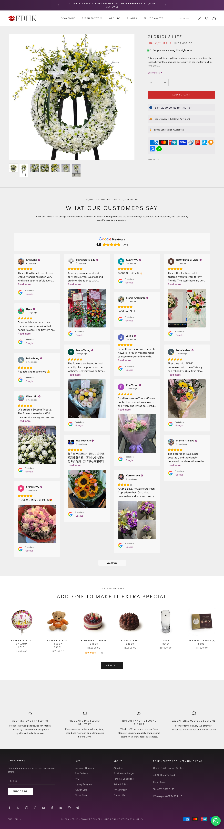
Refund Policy (120, 784)
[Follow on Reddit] (77, 807)
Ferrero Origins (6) (202, 642)
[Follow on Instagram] (26, 807)
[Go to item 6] (65, 168)
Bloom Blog (81, 795)
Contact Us (119, 795)
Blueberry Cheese (94, 642)
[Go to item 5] (55, 168)
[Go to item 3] (34, 168)
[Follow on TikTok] (52, 807)
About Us (118, 768)
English (185, 18)
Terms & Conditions (123, 778)
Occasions (68, 18)
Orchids (115, 18)
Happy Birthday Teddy (58, 643)
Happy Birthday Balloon (22, 643)
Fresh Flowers (92, 18)
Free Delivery (81, 773)
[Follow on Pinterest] (35, 807)
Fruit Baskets (153, 18)
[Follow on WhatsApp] (69, 807)
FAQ (77, 778)
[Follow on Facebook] (9, 807)
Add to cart (181, 94)
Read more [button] (24, 284)
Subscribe (20, 791)
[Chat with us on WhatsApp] (216, 821)
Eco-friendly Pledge (123, 773)
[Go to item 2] (23, 170)
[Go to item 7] (76, 170)
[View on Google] (21, 261)
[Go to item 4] (44, 168)
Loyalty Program (83, 784)
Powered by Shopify (130, 819)
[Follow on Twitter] (18, 807)
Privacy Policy (120, 789)
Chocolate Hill (130, 642)
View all (112, 665)
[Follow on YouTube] (43, 807)
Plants (132, 18)
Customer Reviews (84, 768)
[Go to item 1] (13, 168)
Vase (166, 642)
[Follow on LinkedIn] (60, 807)
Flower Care (81, 789)
